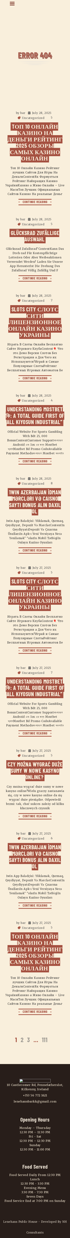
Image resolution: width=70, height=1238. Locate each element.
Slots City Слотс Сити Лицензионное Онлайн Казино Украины (35, 322)
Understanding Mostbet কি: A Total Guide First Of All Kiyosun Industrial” (35, 415)
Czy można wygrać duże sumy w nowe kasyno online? (35, 770)
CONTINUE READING (35, 202)
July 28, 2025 (42, 112)
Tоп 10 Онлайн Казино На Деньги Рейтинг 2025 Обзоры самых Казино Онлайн (35, 142)
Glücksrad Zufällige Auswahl (35, 235)
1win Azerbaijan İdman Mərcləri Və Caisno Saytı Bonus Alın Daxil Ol (35, 502)
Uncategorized (33, 118)
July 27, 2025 (41, 567)
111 (45, 1039)
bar (22, 112)
